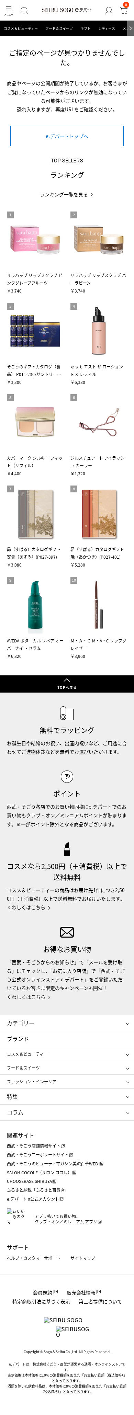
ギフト (85, 28)
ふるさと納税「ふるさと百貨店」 (38, 1190)
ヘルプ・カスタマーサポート (33, 1258)
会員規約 (42, 1292)
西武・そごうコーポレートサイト (38, 1154)
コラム (15, 1112)
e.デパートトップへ (67, 136)
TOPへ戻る (67, 687)
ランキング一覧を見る (64, 194)
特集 (12, 1096)
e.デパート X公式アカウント (33, 1199)
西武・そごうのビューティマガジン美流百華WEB (53, 1163)
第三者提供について (100, 1301)
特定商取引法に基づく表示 (41, 1301)
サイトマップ (82, 1258)
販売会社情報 (81, 1292)
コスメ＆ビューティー (21, 28)
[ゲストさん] (109, 10)
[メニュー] (9, 10)
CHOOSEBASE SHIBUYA (29, 1181)
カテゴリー (20, 1023)
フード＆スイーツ (59, 28)
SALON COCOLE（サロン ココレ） (39, 1172)
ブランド (18, 1039)
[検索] (25, 10)
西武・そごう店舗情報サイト (33, 1146)
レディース (106, 28)
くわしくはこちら (26, 907)
